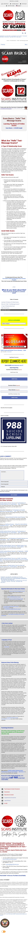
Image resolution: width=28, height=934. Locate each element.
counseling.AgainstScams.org (10, 606)
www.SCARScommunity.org (9, 859)
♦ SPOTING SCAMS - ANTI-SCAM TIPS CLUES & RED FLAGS (14, 579)
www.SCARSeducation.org (13, 597)
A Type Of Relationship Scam (8, 306)
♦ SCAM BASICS (13, 40)
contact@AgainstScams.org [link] (12, 864)
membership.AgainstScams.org (12, 609)
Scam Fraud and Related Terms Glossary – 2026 (13, 350)
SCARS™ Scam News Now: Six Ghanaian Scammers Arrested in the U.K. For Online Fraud (14, 560)
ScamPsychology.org (12, 717)
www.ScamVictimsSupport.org (16, 591)
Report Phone (15, 397)
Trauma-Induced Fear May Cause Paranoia (15, 517)
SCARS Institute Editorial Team (7, 503)
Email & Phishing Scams (17, 577)
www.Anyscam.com (17, 365)
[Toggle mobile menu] (25, 33)
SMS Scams (13, 580)
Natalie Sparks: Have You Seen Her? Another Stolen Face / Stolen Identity (13, 546)
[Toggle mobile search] (22, 33)
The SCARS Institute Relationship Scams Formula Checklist (14, 279)
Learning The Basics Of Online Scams (10, 302)
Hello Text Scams (5, 308)
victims (6, 646)
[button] (14, 789)
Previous (3, 44)
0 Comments (24, 36)
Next (26, 44)
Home (8, 40)
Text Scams (25, 580)
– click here (12, 771)
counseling (5, 607)
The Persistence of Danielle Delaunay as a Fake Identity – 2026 (13, 503)
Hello (4, 580)
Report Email (14, 379)
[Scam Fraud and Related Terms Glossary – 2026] (14, 334)
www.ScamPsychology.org (15, 599)
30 (14, 287)
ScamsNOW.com (5, 719)
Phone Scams (9, 578)
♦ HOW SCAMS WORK (16, 578)
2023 (12, 577)
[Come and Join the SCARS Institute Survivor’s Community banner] (14, 107)
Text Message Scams (19, 580)
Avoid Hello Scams (5, 310)
